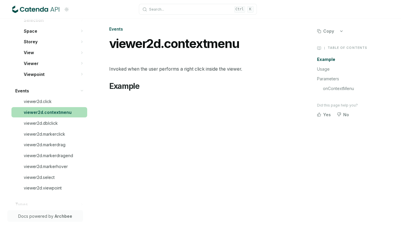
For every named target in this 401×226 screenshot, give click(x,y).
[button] (82, 20)
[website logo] (35, 9)
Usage (323, 69)
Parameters (328, 78)
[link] (54, 20)
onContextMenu (338, 88)
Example (326, 59)
